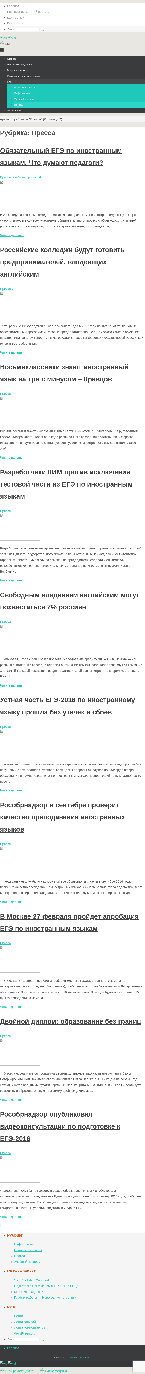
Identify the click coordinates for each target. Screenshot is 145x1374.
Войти (18, 1316)
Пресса (5, 177)
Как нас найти (17, 17)
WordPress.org (24, 1333)
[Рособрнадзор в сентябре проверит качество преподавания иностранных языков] (20, 872)
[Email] (12, 38)
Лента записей (25, 1322)
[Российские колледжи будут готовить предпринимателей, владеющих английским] (22, 317)
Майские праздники (28, 1292)
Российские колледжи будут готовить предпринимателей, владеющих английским (62, 262)
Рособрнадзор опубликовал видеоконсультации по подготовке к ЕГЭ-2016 (60, 1126)
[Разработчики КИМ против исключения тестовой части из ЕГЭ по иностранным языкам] (20, 539)
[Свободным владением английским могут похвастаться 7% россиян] (20, 650)
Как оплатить (16, 23)
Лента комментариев (29, 1327)
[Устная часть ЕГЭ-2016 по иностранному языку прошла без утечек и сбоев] (20, 755)
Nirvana (73, 1357)
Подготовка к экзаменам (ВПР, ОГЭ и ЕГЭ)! (46, 1286)
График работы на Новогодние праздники (45, 1297)
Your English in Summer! (31, 1280)
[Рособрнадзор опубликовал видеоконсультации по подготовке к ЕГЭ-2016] (20, 1181)
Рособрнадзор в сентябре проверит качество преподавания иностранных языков (62, 817)
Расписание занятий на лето (28, 12)
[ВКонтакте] (4, 38)
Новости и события (28, 1250)
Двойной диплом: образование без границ (70, 1021)
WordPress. (86, 1357)
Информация (24, 1244)
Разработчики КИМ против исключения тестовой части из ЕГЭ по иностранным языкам (66, 484)
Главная (13, 6)
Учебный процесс (25, 177)
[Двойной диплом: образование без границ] (20, 1064)
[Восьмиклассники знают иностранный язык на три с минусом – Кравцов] (20, 422)
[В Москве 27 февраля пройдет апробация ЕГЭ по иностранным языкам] (20, 971)
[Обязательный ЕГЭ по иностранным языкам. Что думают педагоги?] (22, 206)
